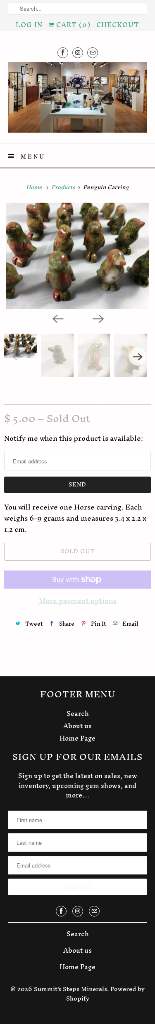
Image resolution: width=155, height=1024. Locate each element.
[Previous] (57, 318)
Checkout (117, 25)
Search (78, 713)
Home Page (77, 738)
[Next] (98, 318)
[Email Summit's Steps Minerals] (92, 52)
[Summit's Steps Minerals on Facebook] (62, 52)
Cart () (72, 25)
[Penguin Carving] (77, 256)
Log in (29, 25)
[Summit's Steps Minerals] (77, 99)
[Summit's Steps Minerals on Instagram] (77, 52)
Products (63, 187)
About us (77, 725)
